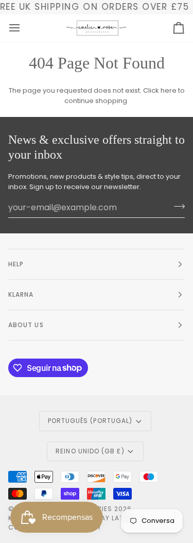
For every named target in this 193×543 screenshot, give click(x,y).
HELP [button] (16, 264)
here (169, 90)
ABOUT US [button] (26, 324)
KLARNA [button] (20, 294)
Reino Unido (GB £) (90, 451)
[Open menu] (23, 28)
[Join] (176, 206)
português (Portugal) (90, 420)
